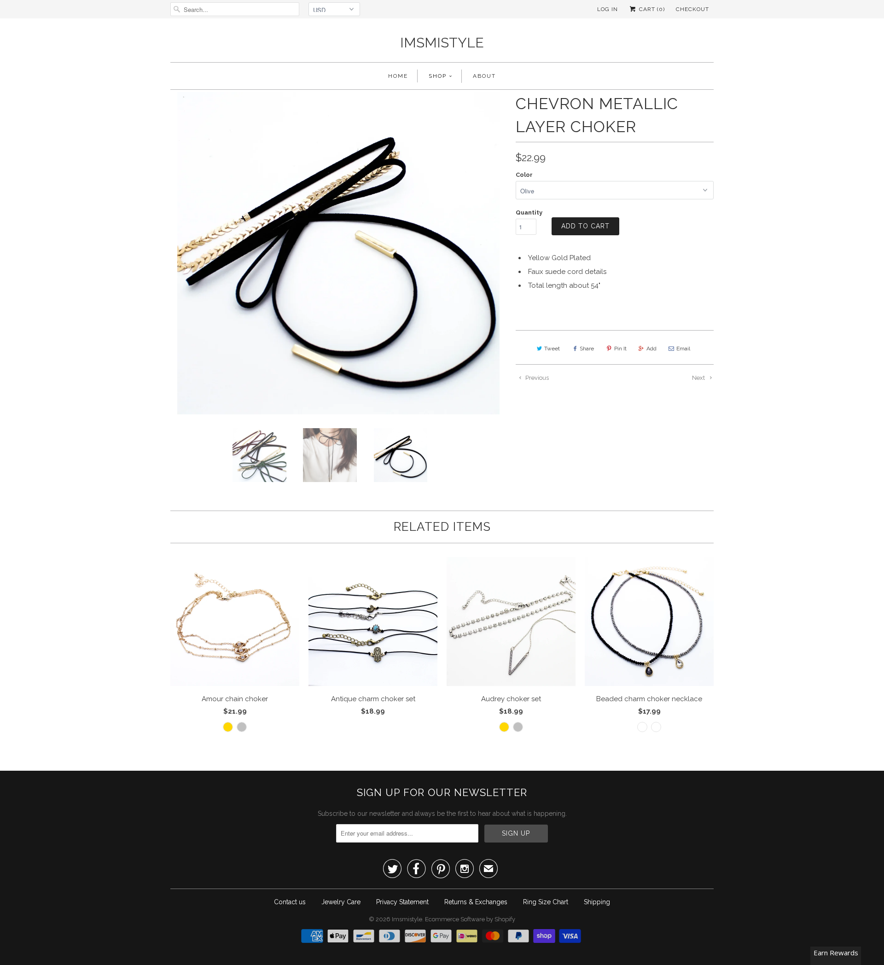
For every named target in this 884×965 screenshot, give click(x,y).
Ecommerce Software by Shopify (470, 919)
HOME (398, 76)
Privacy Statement (402, 902)
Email (683, 348)
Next (699, 377)
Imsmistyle (442, 43)
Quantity (529, 212)
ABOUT (484, 76)
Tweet (552, 348)
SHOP (438, 76)
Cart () (651, 9)
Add (651, 348)
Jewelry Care (341, 902)
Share (587, 348)
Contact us (290, 902)
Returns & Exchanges (475, 902)
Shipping (597, 902)
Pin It (620, 348)
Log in (607, 9)
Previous (536, 377)
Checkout (692, 9)
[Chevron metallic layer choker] (338, 253)
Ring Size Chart (545, 902)
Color (524, 174)
